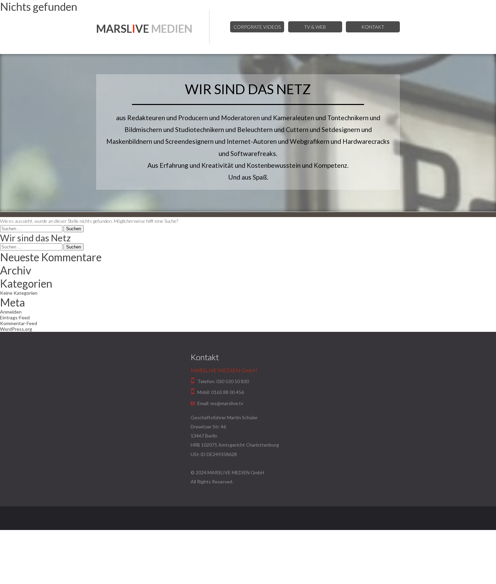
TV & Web (315, 27)
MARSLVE (144, 28)
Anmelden (11, 312)
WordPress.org (16, 329)
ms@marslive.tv (227, 403)
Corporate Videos (257, 27)
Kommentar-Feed (18, 323)
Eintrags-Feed (15, 317)
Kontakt (372, 27)
